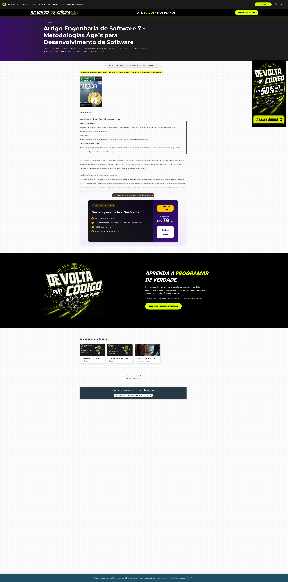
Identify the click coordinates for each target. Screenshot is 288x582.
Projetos (42, 4)
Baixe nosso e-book (75, 4)
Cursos (33, 4)
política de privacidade (176, 578)
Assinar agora (165, 232)
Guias (62, 4)
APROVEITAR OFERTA (246, 13)
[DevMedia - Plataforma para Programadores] (11, 4)
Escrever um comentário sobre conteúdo (133, 395)
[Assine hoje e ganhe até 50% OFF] (269, 93)
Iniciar (263, 4)
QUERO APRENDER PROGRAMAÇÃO (163, 306)
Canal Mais (119, 65)
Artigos (110, 65)
